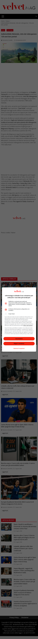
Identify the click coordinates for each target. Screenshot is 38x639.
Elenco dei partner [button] (28, 325)
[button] (19, 314)
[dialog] (19, 319)
